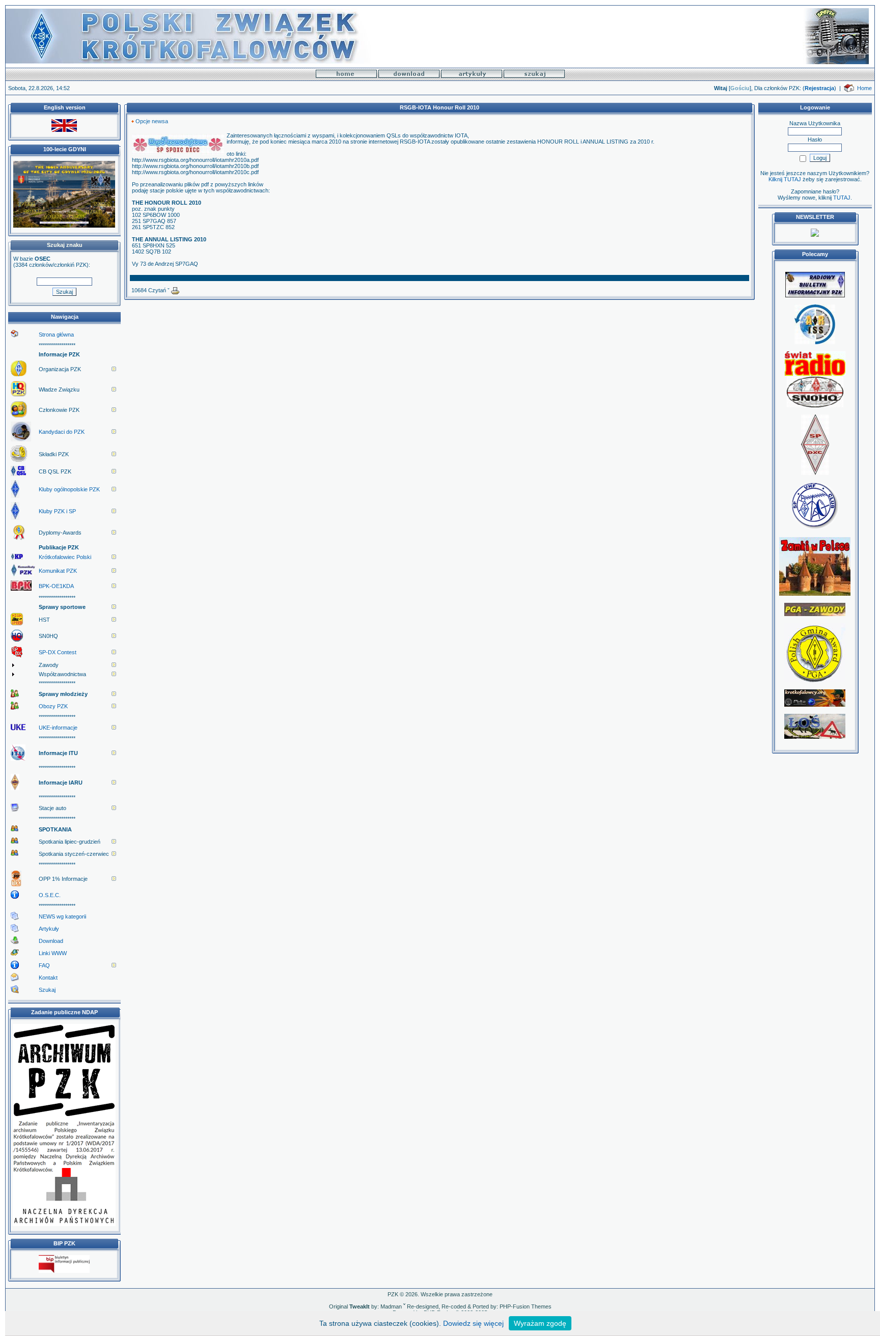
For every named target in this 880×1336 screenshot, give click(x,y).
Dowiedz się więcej (473, 1323)
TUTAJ (841, 197)
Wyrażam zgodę (540, 1323)
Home (864, 88)
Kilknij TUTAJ (784, 179)
